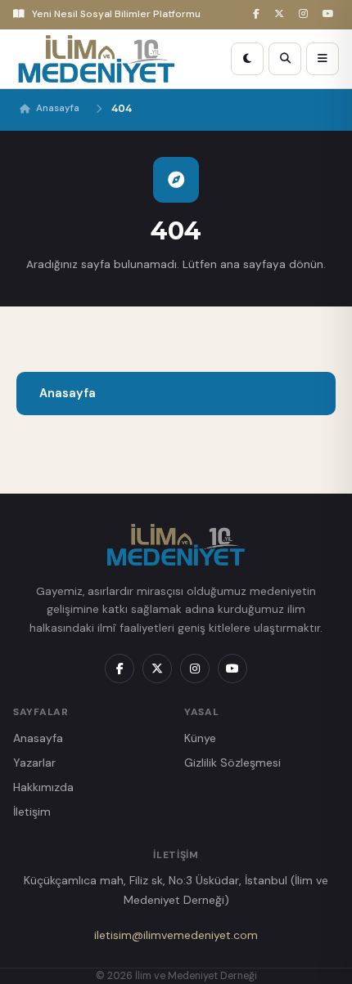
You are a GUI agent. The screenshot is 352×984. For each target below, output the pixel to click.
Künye (200, 738)
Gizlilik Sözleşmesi (232, 762)
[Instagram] (306, 14)
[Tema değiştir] (247, 58)
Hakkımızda (43, 787)
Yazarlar (34, 762)
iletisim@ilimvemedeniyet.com (176, 935)
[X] (281, 14)
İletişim (32, 811)
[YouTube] (331, 14)
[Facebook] (258, 14)
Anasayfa (57, 108)
